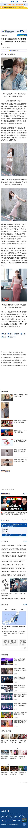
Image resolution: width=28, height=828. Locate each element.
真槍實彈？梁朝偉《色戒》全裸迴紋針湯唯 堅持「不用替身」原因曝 (4, 773)
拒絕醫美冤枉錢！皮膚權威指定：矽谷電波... (14, 360)
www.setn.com (15, 824)
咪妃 (9, 94)
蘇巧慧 (6, 529)
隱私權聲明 (3, 824)
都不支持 (6, 533)
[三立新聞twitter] (19, 816)
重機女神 (8, 109)
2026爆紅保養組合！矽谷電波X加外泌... (13, 357)
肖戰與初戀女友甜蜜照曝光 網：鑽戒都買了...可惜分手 (13, 757)
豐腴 (2, 265)
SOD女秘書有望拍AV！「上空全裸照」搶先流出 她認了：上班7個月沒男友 (22, 741)
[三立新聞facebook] (6, 816)
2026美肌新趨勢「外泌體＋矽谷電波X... (13, 363)
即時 (5, 5)
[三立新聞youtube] (2, 816)
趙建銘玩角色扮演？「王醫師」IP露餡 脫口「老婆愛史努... (13, 594)
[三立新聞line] (15, 816)
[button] (21, 1)
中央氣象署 (14, 609)
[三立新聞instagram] (10, 816)
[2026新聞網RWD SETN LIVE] (2, 1)
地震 (6, 609)
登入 (26, 1)
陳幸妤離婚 (19, 5)
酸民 (24, 138)
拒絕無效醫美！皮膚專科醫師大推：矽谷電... (14, 365)
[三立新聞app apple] (6, 820)
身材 (19, 123)
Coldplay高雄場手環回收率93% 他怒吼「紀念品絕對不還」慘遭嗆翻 (13, 773)
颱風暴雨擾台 (11, 5)
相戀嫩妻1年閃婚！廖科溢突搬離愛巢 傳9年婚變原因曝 (22, 757)
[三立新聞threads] (23, 816)
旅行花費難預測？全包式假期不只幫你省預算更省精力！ (13, 741)
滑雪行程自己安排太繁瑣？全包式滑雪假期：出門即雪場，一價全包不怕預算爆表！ (4, 757)
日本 (22, 609)
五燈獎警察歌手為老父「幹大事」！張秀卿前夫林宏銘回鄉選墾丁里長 (22, 773)
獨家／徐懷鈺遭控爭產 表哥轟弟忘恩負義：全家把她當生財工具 (4, 741)
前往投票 (20, 535)
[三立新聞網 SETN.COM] (1, 4)
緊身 (6, 130)
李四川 (6, 531)
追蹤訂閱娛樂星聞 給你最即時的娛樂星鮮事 (14, 354)
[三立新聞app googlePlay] (17, 820)
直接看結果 (8, 535)
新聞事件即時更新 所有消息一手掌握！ (13, 352)
